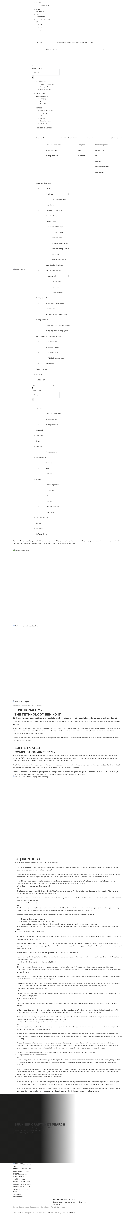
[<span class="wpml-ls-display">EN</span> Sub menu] (39, 22)
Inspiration (40, 93)
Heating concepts (45, 89)
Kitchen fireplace (57, 292)
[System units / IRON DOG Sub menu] (69, 227)
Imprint (15, 1207)
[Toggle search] (32, 65)
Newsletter (18, 1197)
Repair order (44, 123)
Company (43, 99)
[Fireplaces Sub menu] (69, 194)
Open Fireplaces (51, 216)
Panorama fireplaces (58, 199)
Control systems (51, 342)
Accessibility (55, 1207)
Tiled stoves (50, 205)
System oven (56, 281)
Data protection (24, 1207)
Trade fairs (43, 104)
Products (39, 82)
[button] (69, 863)
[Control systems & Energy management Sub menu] (69, 336)
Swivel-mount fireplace (54, 210)
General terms (45, 1207)
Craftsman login (43, 19)
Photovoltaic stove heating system (58, 325)
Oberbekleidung (45, 5)
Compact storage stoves (59, 243)
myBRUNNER (40, 380)
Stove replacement (42, 369)
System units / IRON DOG (54, 227)
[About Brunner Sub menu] (50, 96)
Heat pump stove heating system (57, 331)
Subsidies (43, 118)
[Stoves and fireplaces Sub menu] (69, 183)
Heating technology (46, 87)
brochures (17, 1194)
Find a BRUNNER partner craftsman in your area (29, 1133)
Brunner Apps (44, 113)
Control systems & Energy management (49, 336)
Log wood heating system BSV (56, 314)
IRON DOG (55, 254)
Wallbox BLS (50, 363)
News (38, 9)
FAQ (41, 116)
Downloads (40, 12)
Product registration (46, 110)
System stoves (56, 238)
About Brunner (42, 96)
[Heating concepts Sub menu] (69, 319)
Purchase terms (34, 1207)
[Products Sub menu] (45, 82)
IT (41, 31)
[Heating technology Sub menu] (69, 298)
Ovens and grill (51, 276)
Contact (39, 14)
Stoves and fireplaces (47, 84)
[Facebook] (14, 1210)
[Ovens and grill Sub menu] (69, 276)
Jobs (41, 101)
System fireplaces (57, 232)
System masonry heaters (60, 249)
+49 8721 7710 (18, 1176)
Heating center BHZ (52, 347)
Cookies (62, 1207)
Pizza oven (55, 287)
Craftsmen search (44, 128)
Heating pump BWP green (55, 303)
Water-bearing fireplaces (54, 265)
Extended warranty (46, 121)
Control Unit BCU (52, 352)
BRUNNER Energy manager (55, 358)
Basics (48, 188)
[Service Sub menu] (43, 108)
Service (39, 108)
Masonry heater (51, 221)
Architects (40, 17)
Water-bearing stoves (53, 271)
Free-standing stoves (59, 260)
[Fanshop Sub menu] (44, 3)
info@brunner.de (19, 1179)
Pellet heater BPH (52, 309)
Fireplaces (49, 194)
